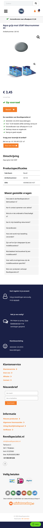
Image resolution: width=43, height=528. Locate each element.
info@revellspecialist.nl (11, 441)
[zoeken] (36, 3)
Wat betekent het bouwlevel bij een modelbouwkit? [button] (18, 252)
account (16, 300)
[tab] (21, 200)
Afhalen (6, 376)
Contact (6, 380)
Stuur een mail (10, 145)
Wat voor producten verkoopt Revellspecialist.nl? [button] (16, 270)
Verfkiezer (7, 430)
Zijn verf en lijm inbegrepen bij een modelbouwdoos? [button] (18, 244)
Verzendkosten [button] (11, 228)
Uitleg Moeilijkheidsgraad (13, 426)
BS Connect (25, 519)
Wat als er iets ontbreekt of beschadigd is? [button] (19, 214)
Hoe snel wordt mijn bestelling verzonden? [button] (16, 235)
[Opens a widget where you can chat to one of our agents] (35, 524)
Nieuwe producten (10, 419)
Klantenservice (9, 369)
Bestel (8, 109)
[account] (35, 11)
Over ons (6, 373)
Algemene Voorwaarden (12, 422)
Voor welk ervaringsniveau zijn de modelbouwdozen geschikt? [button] (17, 261)
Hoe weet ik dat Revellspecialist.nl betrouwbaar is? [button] (17, 200)
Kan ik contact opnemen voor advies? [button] (19, 208)
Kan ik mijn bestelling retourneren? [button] (18, 222)
